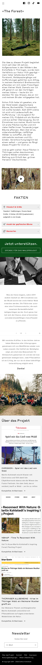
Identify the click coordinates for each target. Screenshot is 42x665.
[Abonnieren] (35, 645)
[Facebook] (24, 3)
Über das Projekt (8, 655)
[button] (3, 3)
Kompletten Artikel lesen (12, 491)
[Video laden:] (21, 179)
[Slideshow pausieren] (39, 333)
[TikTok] (34, 3)
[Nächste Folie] (25, 333)
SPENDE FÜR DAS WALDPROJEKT (21, 250)
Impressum (33, 655)
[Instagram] (29, 3)
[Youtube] (38, 3)
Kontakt (19, 655)
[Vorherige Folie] (16, 333)
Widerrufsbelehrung (26, 657)
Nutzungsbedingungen (9, 657)
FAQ (25, 655)
